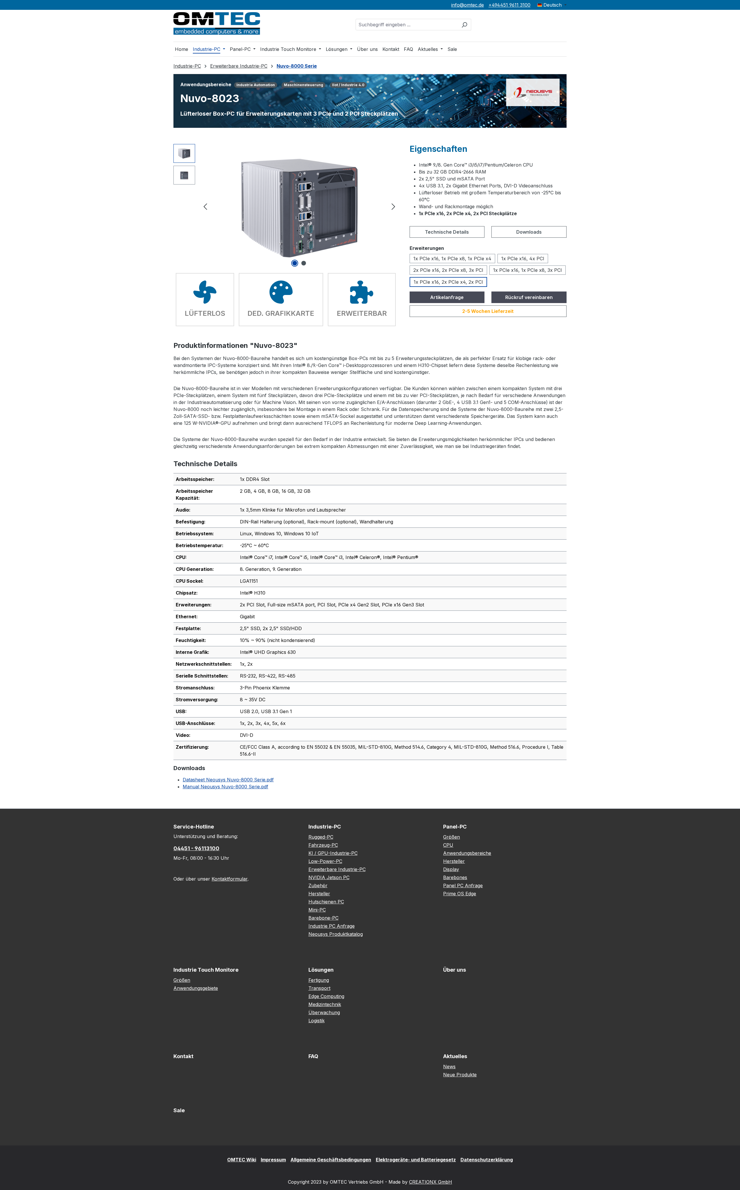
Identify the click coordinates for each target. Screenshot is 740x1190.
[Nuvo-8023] (299, 206)
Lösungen (321, 970)
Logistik (316, 1020)
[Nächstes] (393, 206)
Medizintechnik (324, 1004)
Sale (179, 1110)
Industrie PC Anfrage (331, 926)
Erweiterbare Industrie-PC (337, 869)
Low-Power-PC (325, 861)
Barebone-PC (323, 918)
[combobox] (407, 24)
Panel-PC (455, 827)
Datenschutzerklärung (486, 1160)
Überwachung (324, 1012)
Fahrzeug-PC (323, 845)
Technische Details (447, 232)
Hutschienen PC (326, 902)
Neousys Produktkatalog (335, 934)
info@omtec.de (467, 5)
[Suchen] (464, 24)
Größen (451, 837)
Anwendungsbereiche (467, 853)
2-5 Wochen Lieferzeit (488, 311)
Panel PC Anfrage (463, 885)
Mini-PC (317, 910)
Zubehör (318, 885)
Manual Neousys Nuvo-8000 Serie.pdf (225, 786)
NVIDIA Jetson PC (328, 877)
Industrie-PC (324, 827)
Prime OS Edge (459, 893)
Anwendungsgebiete (195, 988)
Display (451, 869)
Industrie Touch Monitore (205, 970)
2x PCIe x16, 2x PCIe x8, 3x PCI (448, 270)
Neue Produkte (460, 1075)
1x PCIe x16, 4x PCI (522, 258)
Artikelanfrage (447, 297)
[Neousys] (533, 92)
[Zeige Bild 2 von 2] (303, 263)
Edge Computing (326, 996)
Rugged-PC (320, 837)
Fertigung (318, 980)
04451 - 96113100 (196, 848)
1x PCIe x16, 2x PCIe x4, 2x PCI (448, 282)
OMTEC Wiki (241, 1160)
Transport (319, 988)
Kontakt (183, 1056)
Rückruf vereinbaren (529, 297)
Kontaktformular (229, 879)
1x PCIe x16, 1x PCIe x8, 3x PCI (527, 270)
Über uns (454, 970)
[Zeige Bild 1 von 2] (295, 263)
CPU (448, 845)
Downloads (529, 232)
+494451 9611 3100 (509, 5)
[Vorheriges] (205, 206)
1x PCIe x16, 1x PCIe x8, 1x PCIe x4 (452, 258)
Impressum (273, 1160)
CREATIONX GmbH (430, 1182)
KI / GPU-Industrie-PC (333, 853)
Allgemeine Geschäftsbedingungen (331, 1160)
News (449, 1066)
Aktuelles (455, 1056)
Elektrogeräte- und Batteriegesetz (416, 1160)
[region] (286, 206)
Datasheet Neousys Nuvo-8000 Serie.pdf (228, 780)
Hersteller (319, 893)
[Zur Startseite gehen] (216, 23)
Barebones (455, 877)
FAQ (313, 1056)
